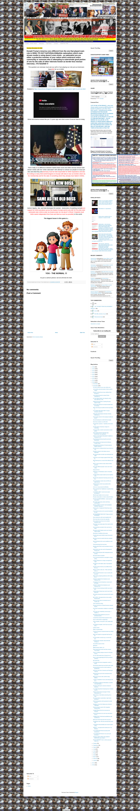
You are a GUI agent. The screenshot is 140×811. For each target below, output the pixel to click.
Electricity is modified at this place (100, 533)
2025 (93, 368)
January (95, 760)
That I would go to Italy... (98, 603)
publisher (93, 271)
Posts (94, 344)
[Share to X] (68, 282)
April (94, 754)
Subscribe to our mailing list (102, 331)
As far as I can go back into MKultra (100, 487)
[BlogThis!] (66, 282)
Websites (41, 43)
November (95, 385)
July (94, 749)
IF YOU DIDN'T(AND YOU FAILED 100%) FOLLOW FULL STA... (102, 399)
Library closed (96, 627)
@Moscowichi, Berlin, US (98, 647)
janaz (96, 310)
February (95, 758)
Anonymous (93, 265)
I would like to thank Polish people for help (102, 617)
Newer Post (30, 332)
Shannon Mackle (94, 291)
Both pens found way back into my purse (102, 719)
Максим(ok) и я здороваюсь (105, 208)
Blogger (76, 792)
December (95, 383)
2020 (93, 378)
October (95, 743)
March (94, 756)
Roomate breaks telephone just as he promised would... (101, 615)
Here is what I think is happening (100, 619)
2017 (93, 762)
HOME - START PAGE (31, 43)
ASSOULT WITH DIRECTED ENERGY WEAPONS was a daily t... (101, 737)
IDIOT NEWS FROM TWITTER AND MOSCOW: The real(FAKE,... (101, 433)
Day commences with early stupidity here (102, 517)
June (94, 751)
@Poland (95, 645)
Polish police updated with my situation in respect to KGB (105, 217)
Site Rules (49, 43)
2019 (93, 380)
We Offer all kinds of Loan (100, 313)
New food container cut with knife (100, 421)
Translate (101, 98)
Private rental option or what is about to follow (103, 497)
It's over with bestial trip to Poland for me (102, 655)
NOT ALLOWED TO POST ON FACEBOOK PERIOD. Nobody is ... (102, 505)
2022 (93, 374)
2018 (93, 382)
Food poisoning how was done (100, 544)
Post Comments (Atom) (38, 337)
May (94, 752)
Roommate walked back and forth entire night (103, 665)
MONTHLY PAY (64, 43)
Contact (56, 43)
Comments (95, 346)
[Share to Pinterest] (71, 282)
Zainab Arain (93, 258)
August (95, 747)
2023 (93, 372)
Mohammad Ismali (99, 316)
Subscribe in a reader (95, 323)
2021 (93, 376)
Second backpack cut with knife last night (102, 419)
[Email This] (65, 282)
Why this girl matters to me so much (101, 495)
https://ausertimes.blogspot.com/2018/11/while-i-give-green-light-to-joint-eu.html (59, 89)
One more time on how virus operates (101, 519)
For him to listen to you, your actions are (102, 387)
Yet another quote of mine (98, 643)
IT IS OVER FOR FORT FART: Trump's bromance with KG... (101, 411)
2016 (93, 764)
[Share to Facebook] (70, 282)
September (95, 745)
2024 (93, 370)
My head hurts (96, 660)
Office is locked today (97, 629)
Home (56, 332)
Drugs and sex (96, 469)
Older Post (82, 332)
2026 (93, 367)
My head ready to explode (99, 555)
